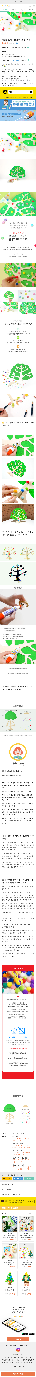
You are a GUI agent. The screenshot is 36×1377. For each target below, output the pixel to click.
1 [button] (6, 37)
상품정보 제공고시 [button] (7, 1184)
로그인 (10, 2)
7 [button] (24, 37)
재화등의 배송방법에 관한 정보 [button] (11, 1195)
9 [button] (30, 37)
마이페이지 (32, 2)
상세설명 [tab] (4, 10)
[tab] (18, 1184)
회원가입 (15, 2)
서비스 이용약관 (13, 1354)
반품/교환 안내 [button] (6, 1189)
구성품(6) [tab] (22, 10)
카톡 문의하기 (23, 1345)
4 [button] (15, 37)
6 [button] (21, 37)
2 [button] (9, 37)
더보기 (31, 1213)
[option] (18, 23)
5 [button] (18, 37)
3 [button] (12, 37)
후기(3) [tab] (31, 10)
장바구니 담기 (18, 1374)
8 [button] (27, 37)
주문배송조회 (23, 2)
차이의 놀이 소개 (11, 1345)
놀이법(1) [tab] (13, 10)
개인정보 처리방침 (22, 1354)
